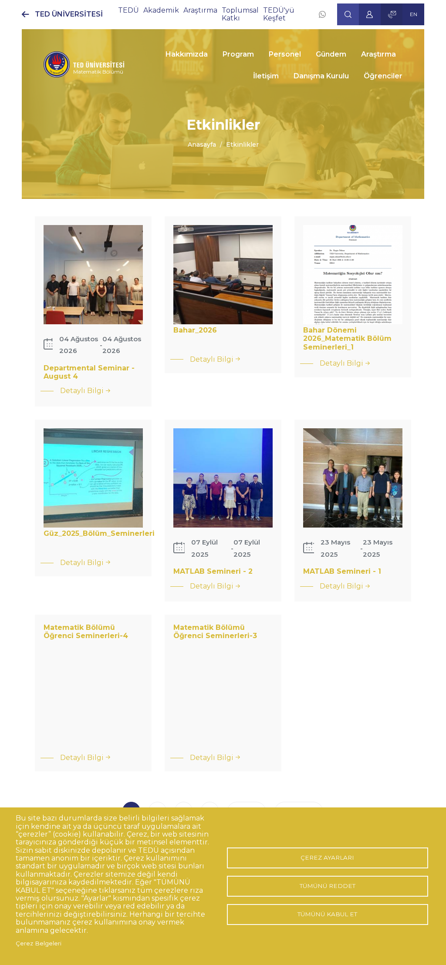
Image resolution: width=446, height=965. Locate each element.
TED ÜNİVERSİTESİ (69, 14)
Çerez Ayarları (327, 857)
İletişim (266, 76)
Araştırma (200, 10)
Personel (285, 54)
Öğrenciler (383, 76)
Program (238, 54)
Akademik (161, 10)
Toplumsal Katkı (240, 14)
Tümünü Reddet (327, 885)
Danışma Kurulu (321, 76)
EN (413, 14)
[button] (348, 14)
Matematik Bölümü (98, 71)
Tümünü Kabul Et (327, 914)
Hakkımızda (187, 54)
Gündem (331, 54)
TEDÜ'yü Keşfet (278, 14)
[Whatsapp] (322, 14)
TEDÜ (128, 10)
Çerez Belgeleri (38, 943)
